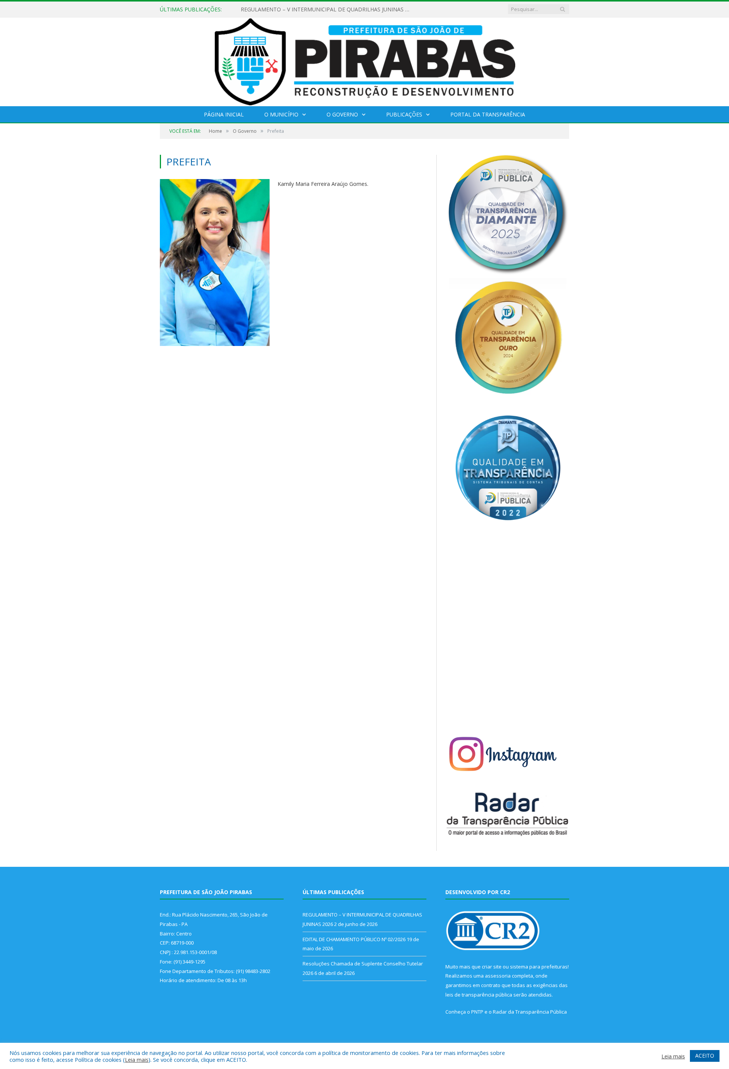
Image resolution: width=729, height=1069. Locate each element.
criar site (492, 966)
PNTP (477, 1011)
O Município (281, 114)
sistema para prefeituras (539, 966)
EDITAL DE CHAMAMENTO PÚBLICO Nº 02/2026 (301, 9)
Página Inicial (224, 114)
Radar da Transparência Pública (530, 1011)
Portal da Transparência (487, 114)
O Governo (342, 114)
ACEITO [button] (704, 1055)
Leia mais (136, 1059)
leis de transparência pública (478, 994)
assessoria (498, 975)
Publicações (404, 114)
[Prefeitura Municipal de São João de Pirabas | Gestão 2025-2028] (364, 60)
